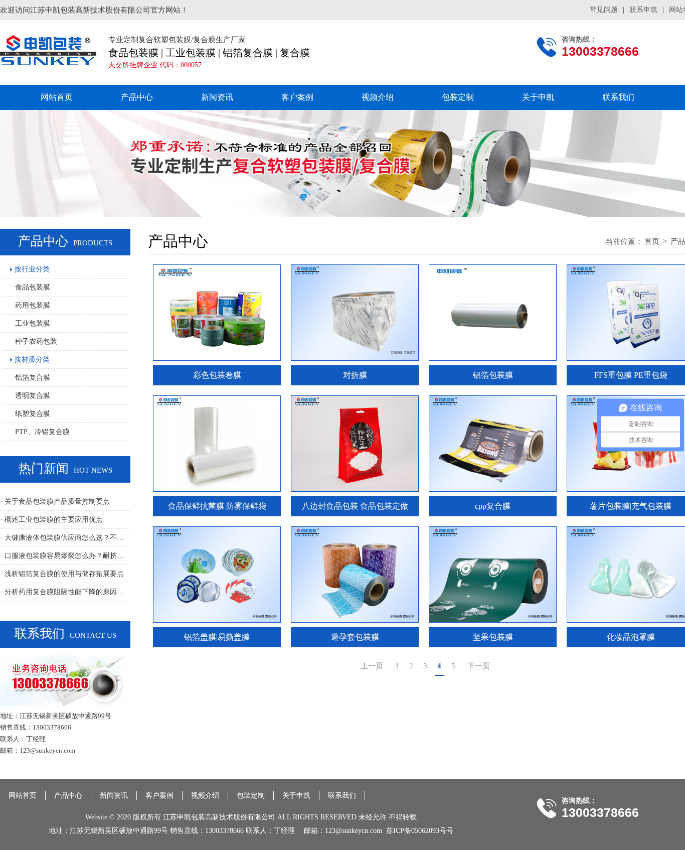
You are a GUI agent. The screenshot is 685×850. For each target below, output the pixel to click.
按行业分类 (31, 269)
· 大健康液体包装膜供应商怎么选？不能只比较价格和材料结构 (65, 537)
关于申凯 (538, 97)
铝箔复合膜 (32, 377)
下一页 (478, 666)
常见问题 (604, 10)
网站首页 (57, 97)
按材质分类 (31, 359)
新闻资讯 (217, 97)
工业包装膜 (32, 323)
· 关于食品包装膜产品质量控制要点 (55, 501)
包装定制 (458, 97)
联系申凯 (643, 10)
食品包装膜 (32, 287)
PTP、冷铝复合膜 (42, 432)
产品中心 (137, 97)
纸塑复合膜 (32, 413)
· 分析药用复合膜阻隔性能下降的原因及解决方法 (65, 592)
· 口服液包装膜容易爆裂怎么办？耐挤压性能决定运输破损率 (65, 555)
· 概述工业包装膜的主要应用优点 (51, 519)
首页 (651, 241)
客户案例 (297, 97)
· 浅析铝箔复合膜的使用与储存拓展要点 (62, 574)
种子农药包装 (36, 341)
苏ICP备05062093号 (416, 830)
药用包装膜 (32, 305)
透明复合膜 (32, 395)
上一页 (372, 666)
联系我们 (618, 97)
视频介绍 (378, 97)
